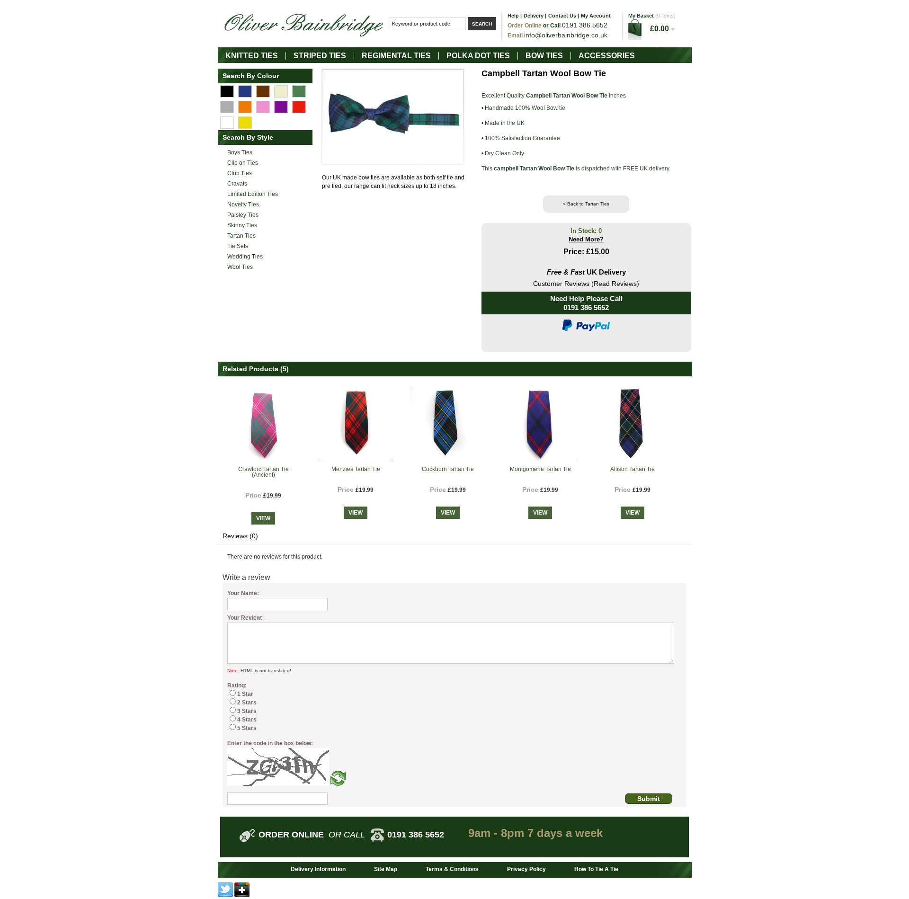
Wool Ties (240, 267)
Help (513, 15)
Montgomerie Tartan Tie (540, 469)
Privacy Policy (526, 869)
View (263, 518)
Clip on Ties (242, 163)
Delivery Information (318, 869)
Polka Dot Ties (478, 56)
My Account (596, 15)
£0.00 (660, 29)
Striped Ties (320, 56)
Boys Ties (239, 152)
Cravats (237, 183)
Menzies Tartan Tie (355, 469)
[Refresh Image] (338, 784)
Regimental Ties (396, 56)
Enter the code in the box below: (270, 743)
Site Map (385, 869)
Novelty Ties (243, 204)
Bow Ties (544, 56)
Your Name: (243, 593)
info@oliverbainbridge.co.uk (565, 35)
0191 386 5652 (586, 307)
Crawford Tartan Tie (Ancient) (263, 472)
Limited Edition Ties (252, 194)
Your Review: (245, 618)
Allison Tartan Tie (632, 469)
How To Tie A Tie (596, 869)
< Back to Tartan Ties (586, 203)
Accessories (607, 56)
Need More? (586, 239)
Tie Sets (237, 246)
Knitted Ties (251, 56)
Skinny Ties (242, 225)
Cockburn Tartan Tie (448, 469)
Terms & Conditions (452, 869)
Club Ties (239, 173)
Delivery (534, 15)
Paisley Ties (242, 215)
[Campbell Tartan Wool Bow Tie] (392, 116)
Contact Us (562, 15)
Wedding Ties (245, 256)
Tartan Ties (241, 235)
